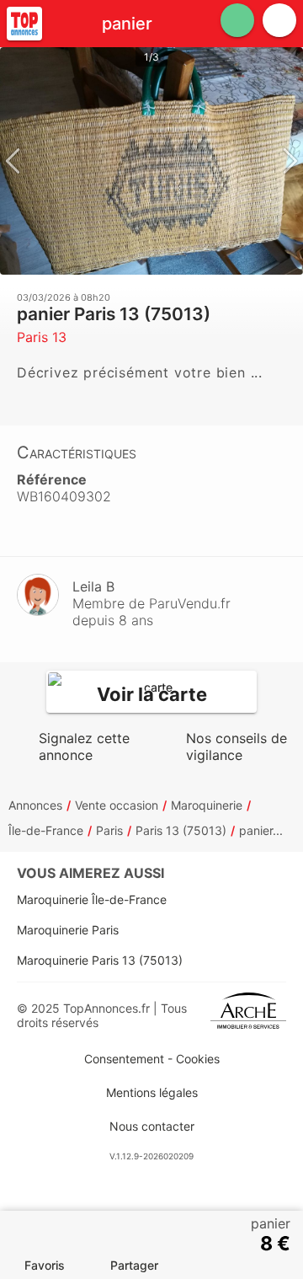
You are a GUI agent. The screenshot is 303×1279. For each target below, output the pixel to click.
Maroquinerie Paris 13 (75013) (100, 960)
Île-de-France (45, 830)
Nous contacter (151, 1126)
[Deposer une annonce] (237, 20)
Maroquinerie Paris (68, 930)
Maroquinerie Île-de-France (92, 899)
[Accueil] (24, 23)
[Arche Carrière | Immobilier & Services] (248, 1015)
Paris (109, 830)
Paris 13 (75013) (181, 830)
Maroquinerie (206, 805)
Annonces (35, 805)
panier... (261, 830)
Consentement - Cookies (152, 1059)
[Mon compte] (279, 20)
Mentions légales (152, 1092)
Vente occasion (116, 805)
